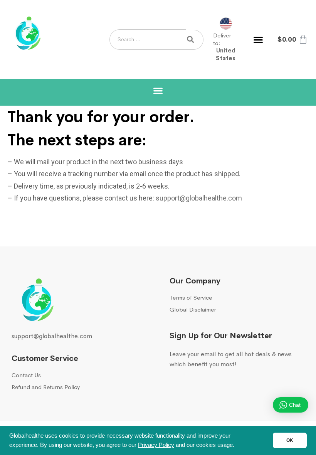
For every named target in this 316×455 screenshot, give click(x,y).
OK (289, 440)
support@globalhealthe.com (200, 198)
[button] (258, 39)
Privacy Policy (156, 445)
